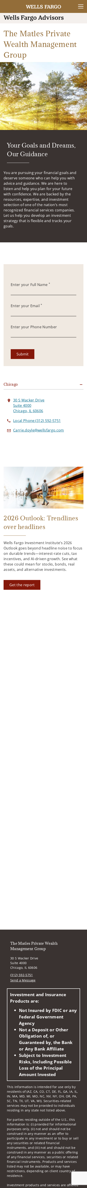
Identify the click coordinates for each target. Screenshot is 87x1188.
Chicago (11, 384)
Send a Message (22, 980)
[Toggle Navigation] (80, 6)
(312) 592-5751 (21, 975)
